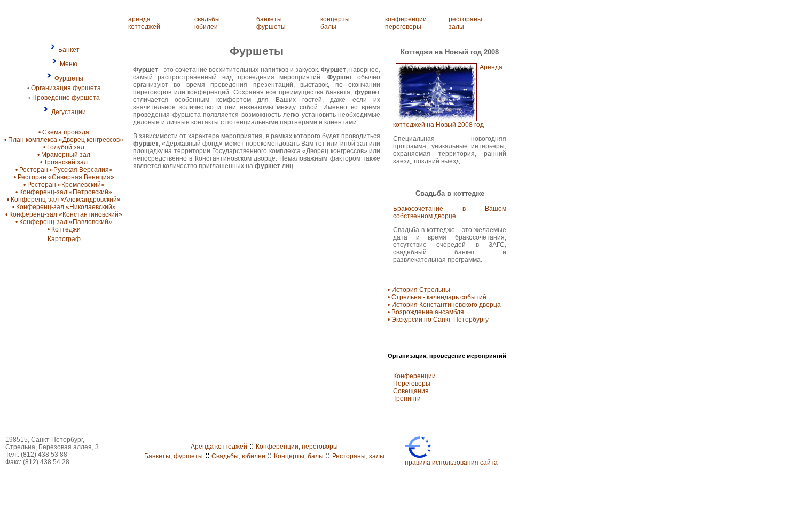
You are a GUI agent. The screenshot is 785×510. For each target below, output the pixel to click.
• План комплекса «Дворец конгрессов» (63, 140)
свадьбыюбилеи (207, 22)
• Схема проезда (63, 132)
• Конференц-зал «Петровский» (63, 192)
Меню (68, 64)
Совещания (411, 391)
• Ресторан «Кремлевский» (64, 184)
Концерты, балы (299, 456)
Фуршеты (68, 78)
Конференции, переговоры (297, 446)
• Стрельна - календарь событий (437, 297)
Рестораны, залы (358, 456)
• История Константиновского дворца (444, 304)
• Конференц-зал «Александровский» (64, 199)
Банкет (69, 49)
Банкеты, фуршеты (173, 456)
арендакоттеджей (144, 22)
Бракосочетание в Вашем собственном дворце (449, 212)
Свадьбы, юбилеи (238, 456)
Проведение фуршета (66, 97)
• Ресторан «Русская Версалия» (64, 169)
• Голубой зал (63, 147)
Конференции (414, 376)
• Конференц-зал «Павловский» (63, 222)
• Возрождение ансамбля (426, 312)
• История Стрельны (419, 289)
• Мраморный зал (63, 154)
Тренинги (407, 398)
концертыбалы (335, 22)
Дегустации (68, 112)
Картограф (64, 239)
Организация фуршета (66, 88)
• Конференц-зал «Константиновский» (63, 214)
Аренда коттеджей (219, 446)
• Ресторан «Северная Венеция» (64, 177)
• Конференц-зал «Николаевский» (64, 207)
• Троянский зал (64, 162)
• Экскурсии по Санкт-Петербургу (438, 319)
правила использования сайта (451, 462)
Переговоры (411, 383)
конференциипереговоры (406, 22)
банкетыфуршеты (271, 22)
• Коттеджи (64, 229)
